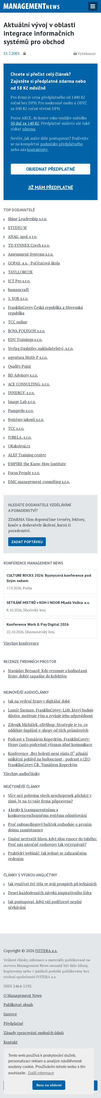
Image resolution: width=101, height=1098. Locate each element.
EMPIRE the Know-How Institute (37, 463)
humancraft (18, 289)
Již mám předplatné (50, 187)
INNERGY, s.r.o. (21, 392)
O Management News (23, 995)
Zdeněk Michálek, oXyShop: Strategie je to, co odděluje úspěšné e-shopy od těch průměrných (48, 727)
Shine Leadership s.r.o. (27, 218)
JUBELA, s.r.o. (19, 437)
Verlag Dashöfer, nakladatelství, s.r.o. (40, 348)
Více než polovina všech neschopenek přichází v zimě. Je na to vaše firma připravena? (49, 798)
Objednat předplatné (50, 169)
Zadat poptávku (27, 541)
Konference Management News (33, 563)
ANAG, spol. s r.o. (22, 236)
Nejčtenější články (22, 786)
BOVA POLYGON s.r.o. (26, 330)
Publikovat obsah (18, 1004)
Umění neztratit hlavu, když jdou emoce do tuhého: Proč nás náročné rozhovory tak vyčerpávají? (52, 841)
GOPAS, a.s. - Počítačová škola (34, 263)
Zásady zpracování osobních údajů (34, 1032)
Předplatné (13, 1023)
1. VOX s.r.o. (18, 298)
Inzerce (10, 1014)
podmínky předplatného (61, 144)
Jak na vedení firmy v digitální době (39, 701)
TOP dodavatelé (19, 209)
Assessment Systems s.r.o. (30, 254)
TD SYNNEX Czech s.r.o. (29, 245)
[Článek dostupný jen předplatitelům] (25, 54)
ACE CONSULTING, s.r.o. (29, 384)
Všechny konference (21, 643)
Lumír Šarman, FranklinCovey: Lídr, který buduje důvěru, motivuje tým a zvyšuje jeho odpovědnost (50, 713)
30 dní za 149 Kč (25, 123)
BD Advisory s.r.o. (23, 375)
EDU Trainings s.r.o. (25, 339)
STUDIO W (17, 227)
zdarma (28, 129)
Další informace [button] (41, 1073)
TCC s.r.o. (16, 428)
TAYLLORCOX (20, 272)
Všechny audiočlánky (22, 773)
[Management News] (31, 5)
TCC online (17, 322)
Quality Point (19, 366)
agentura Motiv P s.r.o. (27, 357)
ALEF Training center (27, 455)
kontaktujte (37, 149)
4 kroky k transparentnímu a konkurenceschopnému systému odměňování (47, 812)
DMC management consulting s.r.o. (39, 481)
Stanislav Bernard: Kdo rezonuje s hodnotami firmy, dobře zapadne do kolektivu (47, 673)
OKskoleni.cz (19, 446)
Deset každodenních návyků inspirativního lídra (50, 892)
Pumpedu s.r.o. (21, 410)
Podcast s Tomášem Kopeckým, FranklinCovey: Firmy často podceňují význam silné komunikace (50, 742)
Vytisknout (87, 53)
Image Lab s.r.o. (22, 401)
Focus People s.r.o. (24, 472)
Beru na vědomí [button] (49, 1085)
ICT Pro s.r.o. (19, 281)
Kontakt (11, 1042)
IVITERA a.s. (46, 950)
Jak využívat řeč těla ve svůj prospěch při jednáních (52, 883)
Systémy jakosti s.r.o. (26, 419)
